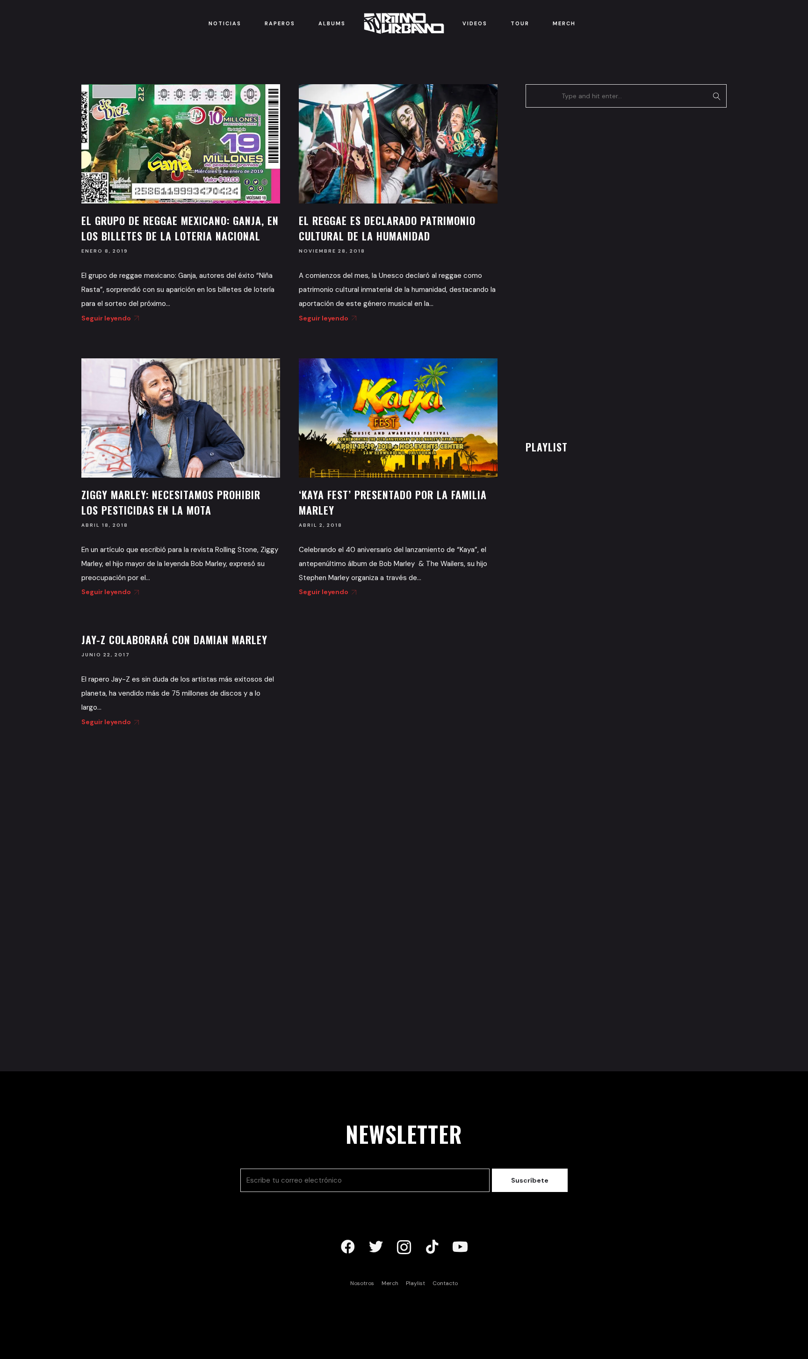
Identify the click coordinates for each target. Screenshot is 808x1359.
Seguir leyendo (106, 318)
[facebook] (348, 1247)
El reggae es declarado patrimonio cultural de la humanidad (387, 228)
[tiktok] (432, 1247)
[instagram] (404, 1247)
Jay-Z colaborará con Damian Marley (174, 639)
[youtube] (460, 1247)
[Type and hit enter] (717, 96)
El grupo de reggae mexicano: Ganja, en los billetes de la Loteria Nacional (180, 228)
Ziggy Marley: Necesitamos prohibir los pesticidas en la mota (170, 502)
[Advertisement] (596, 271)
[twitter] (376, 1247)
